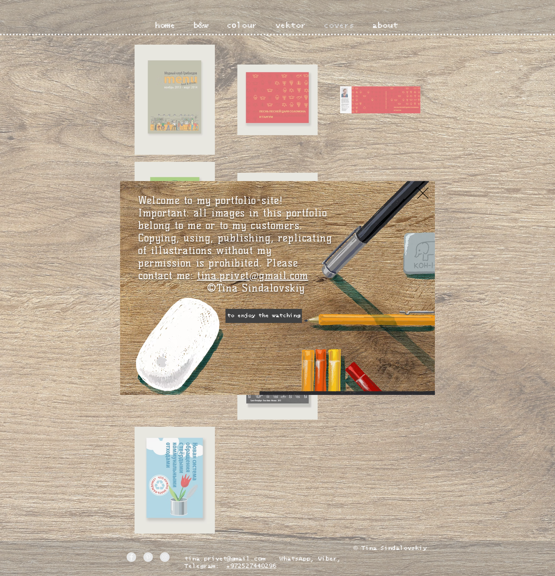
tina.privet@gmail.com (252, 275)
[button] (422, 193)
